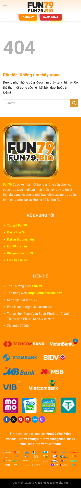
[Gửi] (74, 103)
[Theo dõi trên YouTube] (28, 419)
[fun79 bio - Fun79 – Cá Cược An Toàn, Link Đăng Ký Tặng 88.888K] (40, 7)
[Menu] (5, 7)
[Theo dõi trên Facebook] (6, 419)
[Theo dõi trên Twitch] (42, 419)
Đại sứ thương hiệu (20, 239)
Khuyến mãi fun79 (20, 253)
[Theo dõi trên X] (13, 419)
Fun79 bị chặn (17, 246)
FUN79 (37, 286)
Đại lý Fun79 (16, 232)
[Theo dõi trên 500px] (35, 419)
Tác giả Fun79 (17, 225)
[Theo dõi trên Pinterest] (20, 419)
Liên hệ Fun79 (17, 260)
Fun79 (7, 184)
